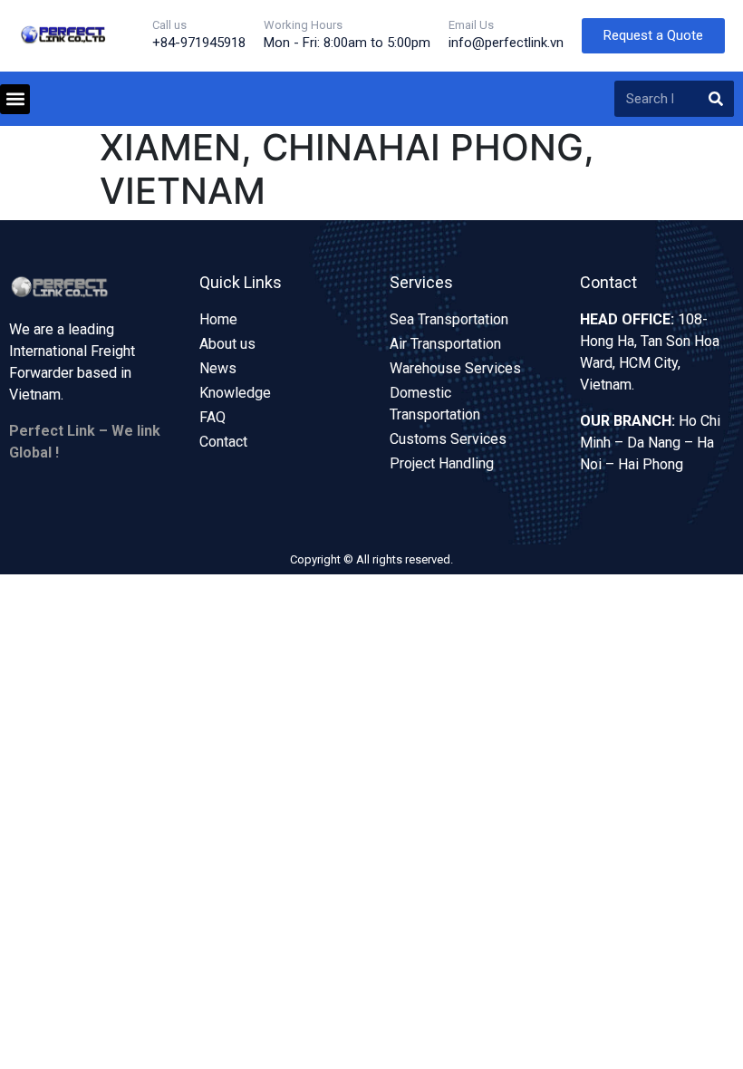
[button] (15, 99)
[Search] (716, 99)
